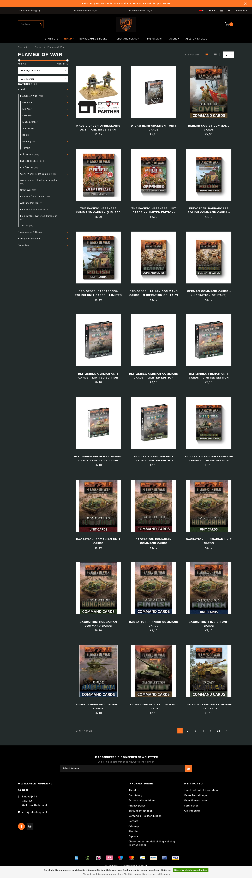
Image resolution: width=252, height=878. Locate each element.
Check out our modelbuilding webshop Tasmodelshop (152, 843)
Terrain (26, 148)
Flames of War (31, 96)
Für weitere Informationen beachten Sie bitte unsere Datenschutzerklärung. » (126, 874)
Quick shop (99, 124)
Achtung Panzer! (32, 203)
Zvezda (26, 225)
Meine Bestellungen (196, 795)
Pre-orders (154, 38)
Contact (133, 821)
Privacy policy (137, 805)
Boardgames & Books (93, 38)
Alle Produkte (192, 810)
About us (134, 790)
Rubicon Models (32, 161)
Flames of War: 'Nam (35, 196)
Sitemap (134, 826)
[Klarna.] (109, 857)
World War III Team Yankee (38, 174)
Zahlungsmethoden (141, 810)
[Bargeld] (87, 857)
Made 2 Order (30, 122)
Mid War (27, 109)
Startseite (51, 38)
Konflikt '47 (29, 167)
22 (218, 731)
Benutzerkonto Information (201, 790)
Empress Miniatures (34, 209)
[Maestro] (120, 857)
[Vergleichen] (221, 10)
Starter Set (28, 128)
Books (26, 135)
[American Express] (76, 857)
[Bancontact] (142, 857)
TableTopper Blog (195, 38)
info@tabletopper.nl (34, 812)
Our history (135, 795)
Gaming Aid (28, 141)
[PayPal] (153, 857)
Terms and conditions (142, 800)
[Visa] (175, 857)
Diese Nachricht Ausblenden (190, 870)
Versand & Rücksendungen (145, 816)
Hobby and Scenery (127, 38)
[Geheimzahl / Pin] (164, 857)
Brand (67, 38)
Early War (27, 102)
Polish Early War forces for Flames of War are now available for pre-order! (126, 3)
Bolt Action (29, 154)
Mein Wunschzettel (196, 800)
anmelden (241, 10)
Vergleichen (191, 805)
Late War (27, 115)
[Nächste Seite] (226, 730)
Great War (28, 190)
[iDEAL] (98, 857)
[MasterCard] (131, 857)
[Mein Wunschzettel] (229, 10)
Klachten (134, 831)
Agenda (174, 38)
